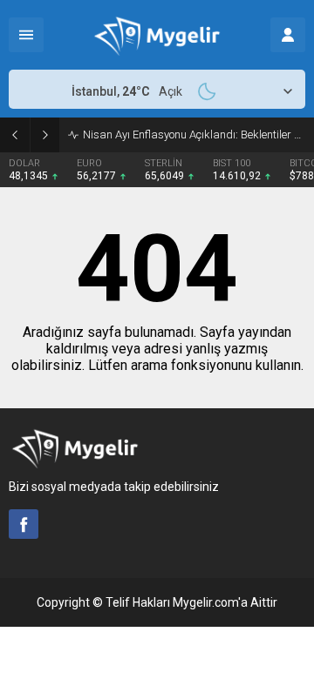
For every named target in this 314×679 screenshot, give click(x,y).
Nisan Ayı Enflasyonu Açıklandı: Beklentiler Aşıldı (194, 134)
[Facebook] (23, 524)
